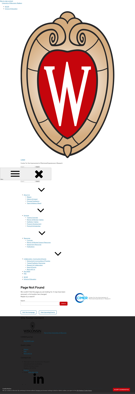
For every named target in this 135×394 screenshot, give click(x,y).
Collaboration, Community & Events (35, 259)
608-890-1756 (33, 372)
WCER (7, 7)
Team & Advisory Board (34, 203)
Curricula (29, 240)
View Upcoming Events (48, 312)
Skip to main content (6, 1)
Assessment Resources (34, 244)
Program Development (34, 224)
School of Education (11, 9)
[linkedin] (38, 384)
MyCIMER (27, 271)
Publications (30, 247)
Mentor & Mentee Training (35, 220)
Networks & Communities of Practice (38, 261)
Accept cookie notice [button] (121, 389)
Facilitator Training (32, 222)
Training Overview (32, 217)
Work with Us (31, 269)
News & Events (31, 267)
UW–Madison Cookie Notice (84, 390)
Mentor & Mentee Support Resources (39, 242)
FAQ (25, 274)
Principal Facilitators (33, 201)
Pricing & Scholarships (33, 226)
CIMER (23, 160)
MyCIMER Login (29, 341)
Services (26, 215)
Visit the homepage (28, 312)
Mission (29, 197)
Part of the (55, 333)
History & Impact (32, 199)
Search (23, 301)
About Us (27, 195)
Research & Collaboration (35, 265)
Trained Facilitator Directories (36, 263)
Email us (26, 370)
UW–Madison (12, 3)
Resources (27, 238)
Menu (2, 179)
